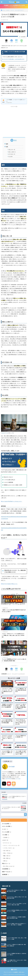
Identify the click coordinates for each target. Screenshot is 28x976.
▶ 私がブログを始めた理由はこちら (9, 583)
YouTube (9, 786)
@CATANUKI (8, 778)
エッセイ (5, 829)
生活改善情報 (6, 868)
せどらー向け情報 (7, 826)
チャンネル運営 (6, 832)
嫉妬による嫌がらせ (12, 151)
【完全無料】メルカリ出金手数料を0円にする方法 (14, 5)
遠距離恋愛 (5, 874)
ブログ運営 (5, 834)
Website (13, 786)
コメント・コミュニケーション (14, 673)
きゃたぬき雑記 (6, 823)
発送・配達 (6, 858)
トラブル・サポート (8, 848)
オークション (7, 842)
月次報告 (6, 837)
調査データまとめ (7, 871)
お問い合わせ (21, 972)
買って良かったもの (8, 866)
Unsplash (3, 432)
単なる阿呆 (10, 156)
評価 (5, 860)
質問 (7, 144)
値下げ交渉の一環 (11, 154)
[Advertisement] (14, 122)
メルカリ (23, 673)
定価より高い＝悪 (11, 149)
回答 (7, 146)
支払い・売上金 (7, 853)
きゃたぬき (18, 778)
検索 (25, 814)
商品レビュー (6, 863)
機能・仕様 (6, 855)
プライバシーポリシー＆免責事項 (11, 972)
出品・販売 (6, 850)
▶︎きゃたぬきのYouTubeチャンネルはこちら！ (11, 501)
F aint (7, 432)
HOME (15, 969)
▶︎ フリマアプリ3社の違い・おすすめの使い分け (13, 59)
